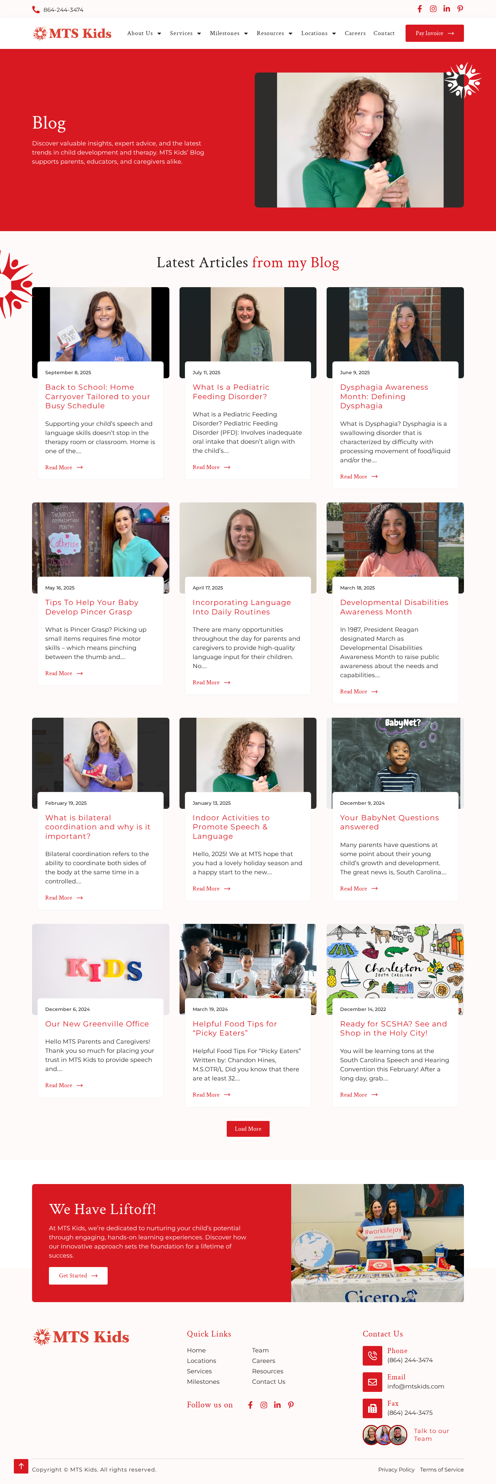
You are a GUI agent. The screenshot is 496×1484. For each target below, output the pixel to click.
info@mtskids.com (415, 1386)
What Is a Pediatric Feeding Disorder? (231, 392)
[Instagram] (433, 8)
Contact (384, 33)
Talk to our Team (431, 1434)
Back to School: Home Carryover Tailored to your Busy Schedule (97, 396)
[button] (248, 1129)
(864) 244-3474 (410, 1360)
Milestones (225, 33)
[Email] (372, 1382)
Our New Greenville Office (97, 1023)
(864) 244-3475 (410, 1413)
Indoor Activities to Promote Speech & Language (231, 827)
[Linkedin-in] (446, 8)
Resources (270, 33)
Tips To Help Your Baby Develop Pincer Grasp (92, 607)
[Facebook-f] (419, 8)
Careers (355, 33)
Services (181, 33)
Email (396, 1377)
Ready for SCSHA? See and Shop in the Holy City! (393, 1028)
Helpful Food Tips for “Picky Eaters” (235, 1028)
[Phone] (372, 1356)
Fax (393, 1403)
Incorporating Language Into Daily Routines (242, 607)
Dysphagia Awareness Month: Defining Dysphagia (384, 396)
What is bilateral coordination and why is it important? (98, 827)
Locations (314, 33)
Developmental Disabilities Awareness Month (394, 607)
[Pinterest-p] (460, 8)
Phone (397, 1351)
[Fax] (372, 1408)
